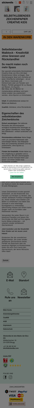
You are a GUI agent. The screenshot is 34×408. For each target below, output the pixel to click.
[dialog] (17, 204)
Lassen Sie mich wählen (17, 172)
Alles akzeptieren (17, 177)
